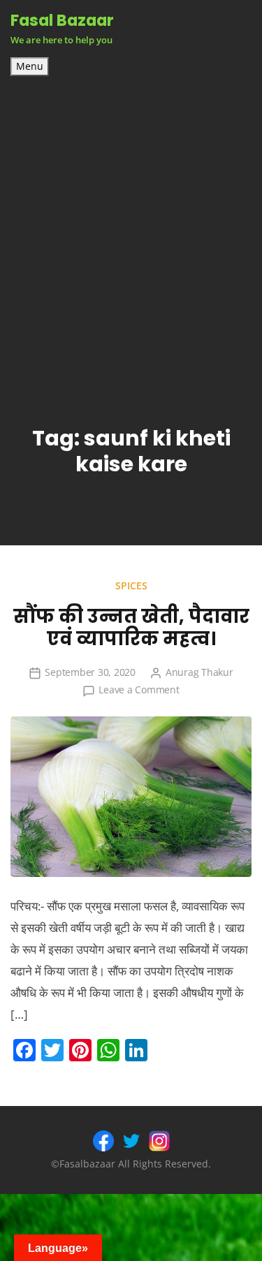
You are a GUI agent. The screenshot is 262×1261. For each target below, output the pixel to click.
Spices (131, 585)
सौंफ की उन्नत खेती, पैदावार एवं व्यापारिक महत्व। (131, 627)
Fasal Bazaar (62, 20)
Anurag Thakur (199, 672)
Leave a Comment (139, 689)
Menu (29, 66)
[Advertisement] (131, 214)
